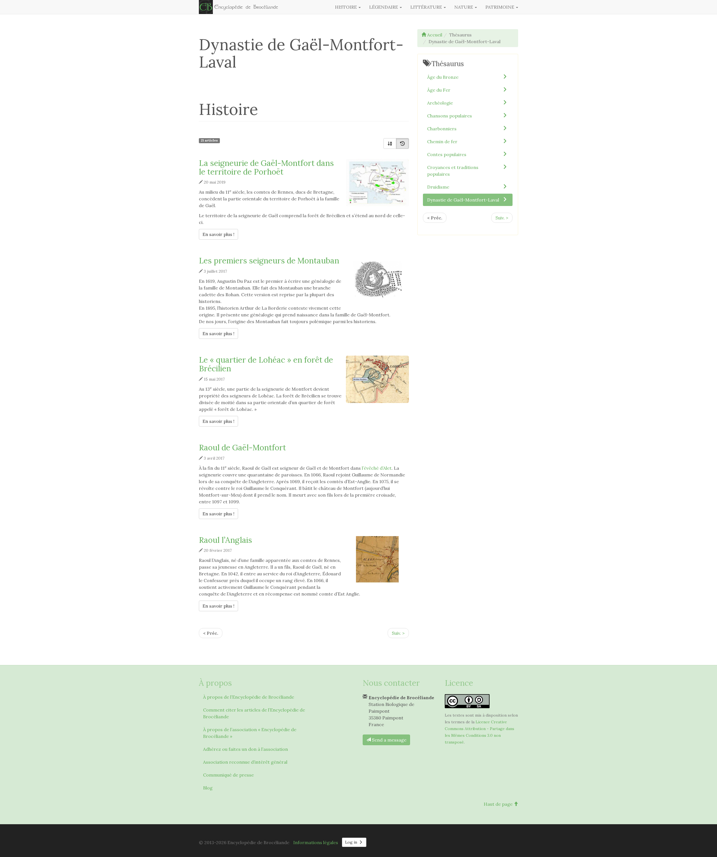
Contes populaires (446, 154)
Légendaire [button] (384, 7)
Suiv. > (398, 633)
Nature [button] (464, 7)
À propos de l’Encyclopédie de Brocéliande (248, 697)
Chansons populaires (449, 116)
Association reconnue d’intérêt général (245, 762)
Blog (208, 788)
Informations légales (315, 842)
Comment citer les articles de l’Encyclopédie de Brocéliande (254, 713)
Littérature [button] (426, 7)
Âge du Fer (438, 90)
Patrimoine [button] (500, 7)
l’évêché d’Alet (377, 468)
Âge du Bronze (442, 77)
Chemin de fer (442, 141)
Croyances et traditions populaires (452, 171)
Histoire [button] (346, 7)
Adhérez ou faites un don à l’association (245, 749)
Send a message (388, 740)
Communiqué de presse (228, 775)
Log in (351, 842)
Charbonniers (442, 128)
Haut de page (499, 804)
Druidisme (438, 187)
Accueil (434, 35)
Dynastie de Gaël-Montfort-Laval (463, 200)
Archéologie (440, 103)
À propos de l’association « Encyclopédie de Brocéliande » (249, 733)
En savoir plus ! (220, 234)
